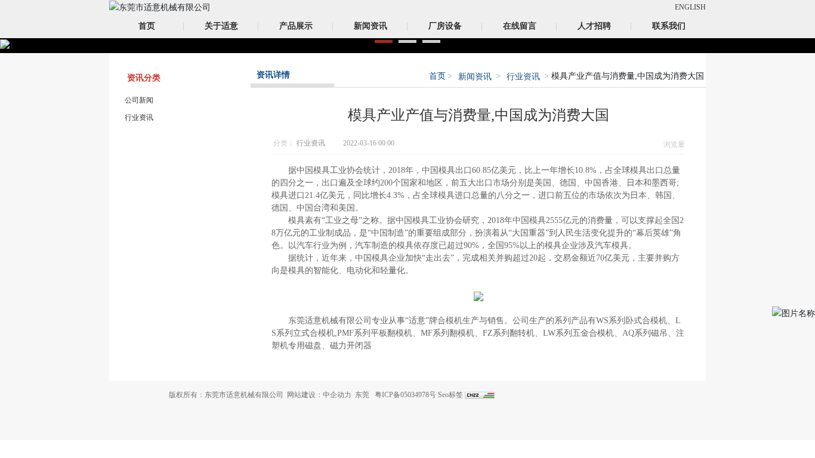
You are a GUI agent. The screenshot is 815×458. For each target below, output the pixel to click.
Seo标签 (450, 395)
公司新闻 (139, 100)
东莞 (362, 395)
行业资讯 (139, 117)
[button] (384, 41)
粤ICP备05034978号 (405, 395)
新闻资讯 (475, 76)
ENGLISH (690, 7)
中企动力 (337, 395)
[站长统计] (480, 395)
